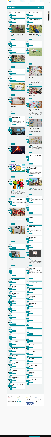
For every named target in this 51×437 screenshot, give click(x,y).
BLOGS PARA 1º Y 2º (15, 268)
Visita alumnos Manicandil (16, 370)
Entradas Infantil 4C (32, 351)
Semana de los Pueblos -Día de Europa (17, 384)
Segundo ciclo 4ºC (14, 301)
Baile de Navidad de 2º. (32, 226)
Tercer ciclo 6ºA (14, 287)
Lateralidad (22, 35)
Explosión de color (31, 77)
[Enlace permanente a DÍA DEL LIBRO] (35, 143)
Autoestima (16, 35)
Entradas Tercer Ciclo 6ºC (15, 279)
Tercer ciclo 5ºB (14, 294)
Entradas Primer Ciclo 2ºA (16, 327)
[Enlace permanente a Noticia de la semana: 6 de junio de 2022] (35, 185)
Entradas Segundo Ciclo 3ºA (33, 317)
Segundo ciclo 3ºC (31, 311)
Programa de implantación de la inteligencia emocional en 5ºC (16, 117)
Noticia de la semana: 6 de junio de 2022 (34, 187)
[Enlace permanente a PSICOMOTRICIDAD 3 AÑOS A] (35, 55)
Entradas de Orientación (32, 237)
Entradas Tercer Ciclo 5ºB (15, 293)
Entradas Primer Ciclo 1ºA (33, 337)
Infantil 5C (14, 20)
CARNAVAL (14, 42)
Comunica (32, 146)
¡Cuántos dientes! (13, 91)
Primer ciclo (30, 111)
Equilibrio (20, 35)
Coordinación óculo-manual (31, 35)
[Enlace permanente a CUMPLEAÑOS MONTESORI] (18, 171)
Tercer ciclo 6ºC (14, 280)
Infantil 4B (14, 356)
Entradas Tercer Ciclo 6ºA (15, 286)
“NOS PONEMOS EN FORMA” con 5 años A (17, 34)
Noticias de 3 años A (15, 362)
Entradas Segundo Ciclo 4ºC (16, 300)
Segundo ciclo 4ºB (31, 304)
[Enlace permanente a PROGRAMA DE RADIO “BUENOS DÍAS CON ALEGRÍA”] (15, 257)
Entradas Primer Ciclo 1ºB (15, 334)
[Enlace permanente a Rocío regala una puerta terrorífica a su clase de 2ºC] (18, 233)
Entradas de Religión (32, 244)
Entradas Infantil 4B (15, 355)
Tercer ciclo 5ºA (31, 297)
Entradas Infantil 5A (15, 348)
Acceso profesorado (19, 401)
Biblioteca (30, 146)
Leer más (13, 22)
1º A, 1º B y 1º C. (31, 197)
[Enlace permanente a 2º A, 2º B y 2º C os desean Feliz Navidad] (18, 215)
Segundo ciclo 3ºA (31, 318)
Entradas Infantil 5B (32, 344)
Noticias (31, 188)
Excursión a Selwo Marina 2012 (33, 379)
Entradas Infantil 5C (15, 341)
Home (37, 7)
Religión (30, 130)
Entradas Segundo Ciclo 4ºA (16, 307)
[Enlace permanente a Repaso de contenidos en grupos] (18, 62)
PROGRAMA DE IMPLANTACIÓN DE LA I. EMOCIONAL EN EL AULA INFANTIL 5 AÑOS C (18, 136)
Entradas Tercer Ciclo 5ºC (33, 289)
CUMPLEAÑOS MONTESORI (15, 172)
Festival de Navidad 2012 (15, 377)
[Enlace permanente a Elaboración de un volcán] (18, 153)
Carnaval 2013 (31, 372)
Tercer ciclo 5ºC (14, 118)
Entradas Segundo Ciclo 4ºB (33, 303)
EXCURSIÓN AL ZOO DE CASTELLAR (17, 12)
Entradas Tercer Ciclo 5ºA (33, 296)
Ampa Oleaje (42, 5)
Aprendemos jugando (32, 95)
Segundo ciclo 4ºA (14, 308)
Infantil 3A (14, 363)
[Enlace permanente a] (18, 188)
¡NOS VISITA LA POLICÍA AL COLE (34, 19)
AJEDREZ (30, 258)
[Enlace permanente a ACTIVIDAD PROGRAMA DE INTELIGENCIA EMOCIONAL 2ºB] (18, 104)
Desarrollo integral (35, 35)
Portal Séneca (18, 399)
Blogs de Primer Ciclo (32, 268)
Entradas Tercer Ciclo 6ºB (33, 282)
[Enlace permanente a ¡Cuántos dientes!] (18, 90)
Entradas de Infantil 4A (32, 358)
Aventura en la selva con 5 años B (33, 34)
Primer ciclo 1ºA (33, 111)
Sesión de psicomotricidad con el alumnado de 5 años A (33, 168)
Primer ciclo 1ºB (30, 96)
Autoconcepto (13, 35)
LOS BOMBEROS (14, 19)
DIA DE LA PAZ (31, 42)
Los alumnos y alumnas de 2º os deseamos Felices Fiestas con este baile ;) (35, 217)
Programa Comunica (35, 146)
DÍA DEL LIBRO (31, 145)
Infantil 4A (31, 359)
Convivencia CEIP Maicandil (33, 365)
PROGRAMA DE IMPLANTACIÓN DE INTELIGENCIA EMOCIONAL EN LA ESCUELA (35, 129)
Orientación (31, 238)
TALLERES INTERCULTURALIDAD (34, 12)
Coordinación (18, 35)
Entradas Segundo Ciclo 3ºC (33, 310)
